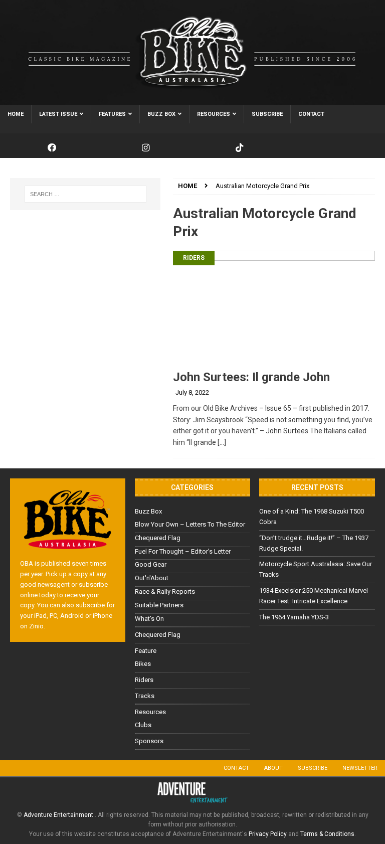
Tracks (144, 696)
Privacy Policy (268, 833)
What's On (149, 618)
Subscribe (267, 114)
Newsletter (359, 768)
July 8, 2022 (192, 392)
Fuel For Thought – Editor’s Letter (183, 551)
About (273, 768)
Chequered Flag (157, 538)
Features (112, 114)
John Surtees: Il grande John (251, 377)
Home (16, 114)
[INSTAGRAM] (145, 148)
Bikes (143, 663)
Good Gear (150, 564)
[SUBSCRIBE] (333, 148)
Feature (145, 650)
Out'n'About (151, 578)
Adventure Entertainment (59, 814)
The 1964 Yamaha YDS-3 (294, 617)
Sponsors (149, 741)
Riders (194, 257)
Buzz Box (161, 114)
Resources (213, 114)
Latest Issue (58, 114)
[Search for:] (85, 194)
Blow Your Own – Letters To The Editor (190, 524)
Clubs (143, 725)
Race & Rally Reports (165, 591)
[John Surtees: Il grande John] (274, 307)
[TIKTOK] (239, 148)
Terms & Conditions (327, 833)
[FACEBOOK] (52, 148)
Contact (311, 114)
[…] (222, 442)
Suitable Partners (159, 605)
